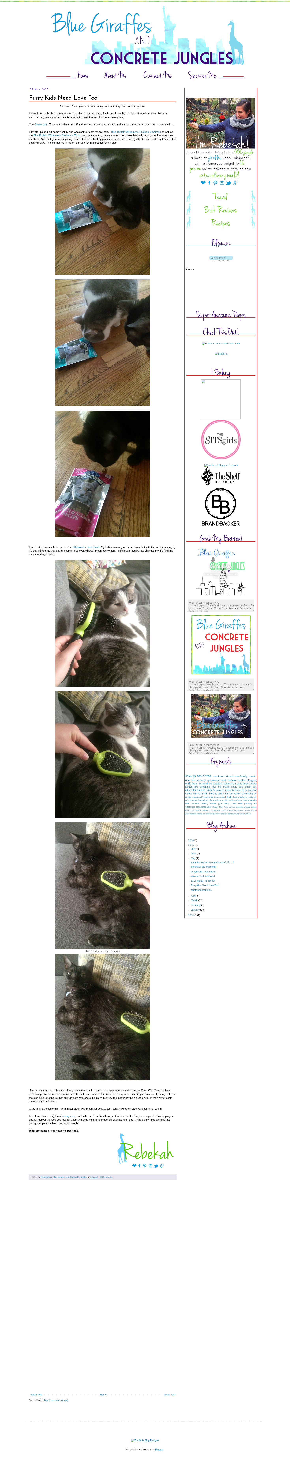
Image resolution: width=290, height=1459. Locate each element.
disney (224, 810)
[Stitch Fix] (221, 353)
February (196, 905)
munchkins (205, 783)
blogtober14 (229, 783)
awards (247, 807)
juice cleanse (190, 814)
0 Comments (106, 1177)
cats (241, 786)
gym (220, 803)
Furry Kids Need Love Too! (205, 885)
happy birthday (240, 797)
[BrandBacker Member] (221, 526)
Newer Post (36, 1394)
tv (246, 790)
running (201, 790)
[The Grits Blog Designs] (145, 1440)
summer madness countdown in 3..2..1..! (212, 862)
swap (236, 814)
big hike (188, 797)
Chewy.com (41, 124)
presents (239, 790)
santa (213, 814)
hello (240, 803)
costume (195, 803)
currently (216, 810)
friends (229, 776)
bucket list (208, 797)
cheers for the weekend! (203, 866)
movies (220, 790)
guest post (251, 786)
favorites (204, 776)
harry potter (230, 803)
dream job (232, 810)
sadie (250, 797)
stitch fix (210, 790)
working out (250, 793)
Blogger (159, 1449)
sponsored (201, 807)
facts (194, 783)
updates (238, 800)
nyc (196, 786)
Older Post (169, 1394)
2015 (209, 807)
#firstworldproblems (201, 890)
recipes (217, 783)
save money (221, 814)
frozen (247, 810)
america (239, 807)
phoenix (229, 790)
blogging (252, 780)
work (188, 783)
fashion (189, 786)
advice (232, 807)
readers (217, 800)
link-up (190, 776)
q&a (210, 800)
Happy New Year (220, 807)
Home (103, 1394)
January (195, 909)
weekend (218, 776)
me (237, 776)
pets (220, 793)
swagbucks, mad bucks (203, 871)
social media (228, 800)
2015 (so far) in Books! (203, 881)
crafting (204, 803)
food (223, 780)
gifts (231, 797)
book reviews (250, 783)
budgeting (206, 810)
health (204, 793)
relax (208, 814)
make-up (201, 814)
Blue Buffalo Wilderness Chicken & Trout (56, 135)
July (193, 849)
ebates (213, 803)
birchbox (197, 810)
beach (246, 800)
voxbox (188, 793)
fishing (241, 810)
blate (187, 803)
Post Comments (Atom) (56, 1400)
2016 (191, 840)
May (193, 858)
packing (248, 803)
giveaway (213, 780)
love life (216, 786)
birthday (253, 800)
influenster (190, 790)
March (194, 900)
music (226, 786)
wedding (238, 793)
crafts (234, 786)
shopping (205, 786)
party (239, 783)
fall (226, 797)
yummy (201, 780)
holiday (213, 793)
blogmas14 (198, 797)
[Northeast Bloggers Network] (221, 465)
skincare (193, 800)
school (231, 814)
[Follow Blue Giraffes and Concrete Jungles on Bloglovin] (221, 260)
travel (252, 776)
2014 (191, 915)
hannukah (203, 800)
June (194, 853)
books (241, 780)
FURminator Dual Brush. (86, 547)
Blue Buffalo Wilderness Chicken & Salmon (136, 131)
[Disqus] (102, 1238)
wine (242, 814)
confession (219, 797)
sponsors (228, 793)
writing (196, 793)
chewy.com (68, 1116)
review (232, 780)
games (254, 810)
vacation (252, 790)
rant (255, 803)
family (243, 776)
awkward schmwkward (203, 876)
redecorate (190, 807)
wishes (247, 814)
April (193, 896)
